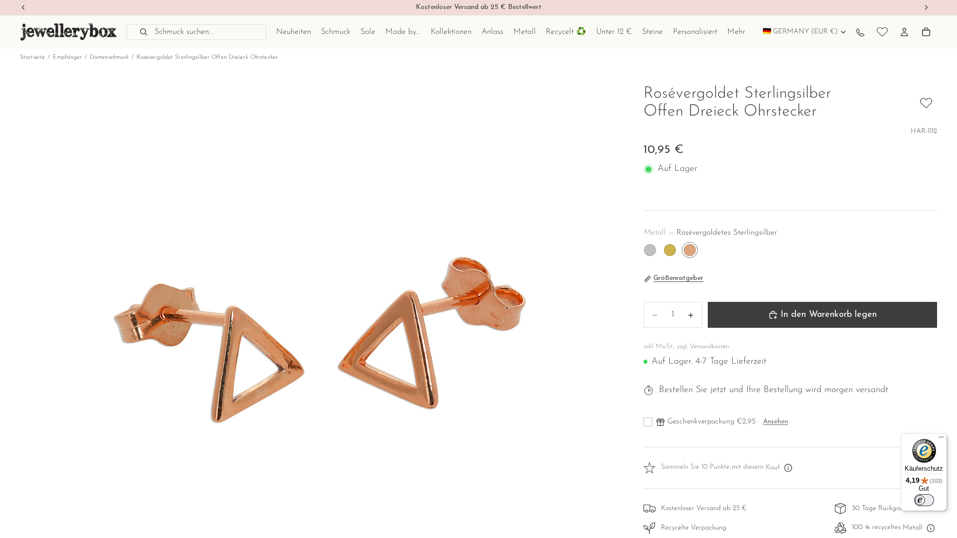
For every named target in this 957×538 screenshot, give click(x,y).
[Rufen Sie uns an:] (860, 32)
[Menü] (941, 439)
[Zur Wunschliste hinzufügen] (926, 103)
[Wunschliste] (882, 32)
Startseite (32, 57)
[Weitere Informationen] (788, 467)
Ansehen (775, 421)
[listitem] (736, 32)
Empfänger (67, 57)
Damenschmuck (109, 57)
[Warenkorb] (926, 32)
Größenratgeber (678, 278)
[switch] (924, 500)
